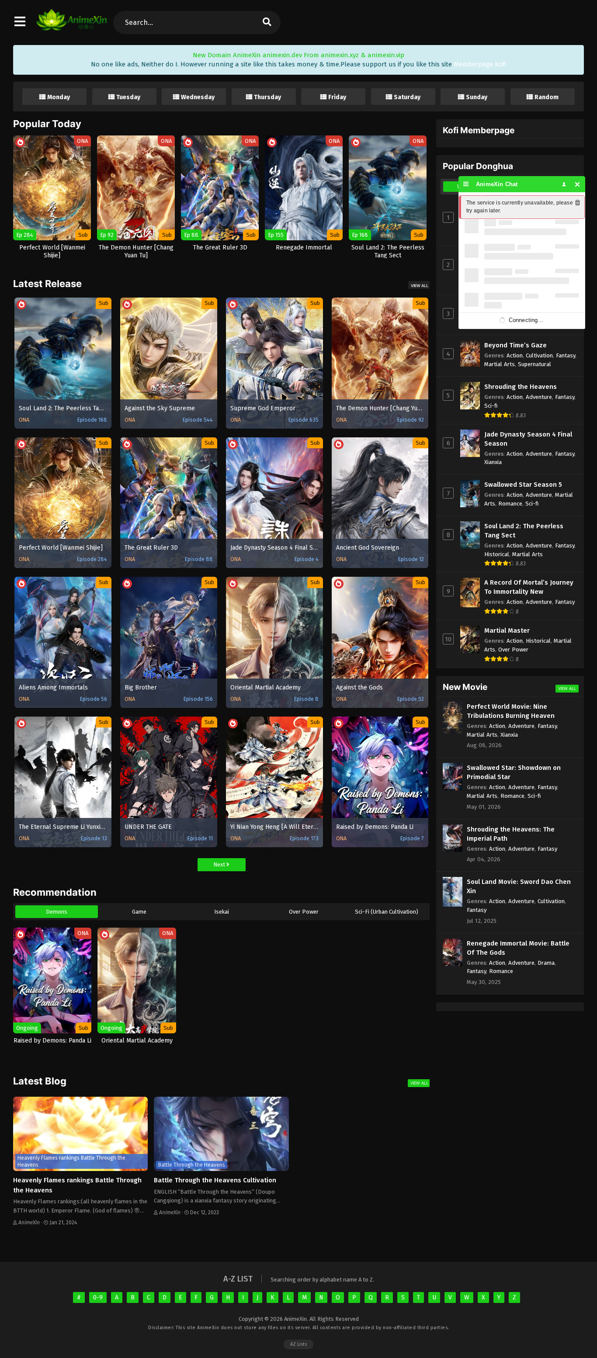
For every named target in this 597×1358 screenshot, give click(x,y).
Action (515, 355)
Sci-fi (491, 405)
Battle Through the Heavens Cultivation (215, 1180)
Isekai (221, 911)
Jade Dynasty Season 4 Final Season (528, 438)
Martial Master (507, 630)
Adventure (539, 397)
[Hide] (577, 184)
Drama (546, 963)
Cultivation (539, 355)
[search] (266, 22)
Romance (510, 503)
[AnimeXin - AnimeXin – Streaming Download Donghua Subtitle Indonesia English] (71, 26)
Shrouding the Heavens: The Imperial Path (511, 833)
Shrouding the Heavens (520, 387)
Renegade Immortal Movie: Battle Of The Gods (518, 947)
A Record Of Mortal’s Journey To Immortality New (528, 587)
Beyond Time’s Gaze (515, 345)
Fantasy (565, 355)
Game (139, 911)
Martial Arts (499, 364)
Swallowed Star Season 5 (523, 484)
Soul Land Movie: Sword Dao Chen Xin (519, 886)
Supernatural (534, 364)
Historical (496, 554)
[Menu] (466, 184)
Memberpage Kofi (480, 64)
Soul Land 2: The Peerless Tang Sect (523, 530)
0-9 (98, 1297)
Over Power (304, 911)
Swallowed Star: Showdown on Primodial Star (514, 772)
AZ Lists (298, 1344)
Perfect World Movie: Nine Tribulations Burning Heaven (511, 711)
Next (219, 864)
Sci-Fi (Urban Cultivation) (386, 911)
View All (419, 285)
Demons (56, 911)
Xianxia (493, 462)
